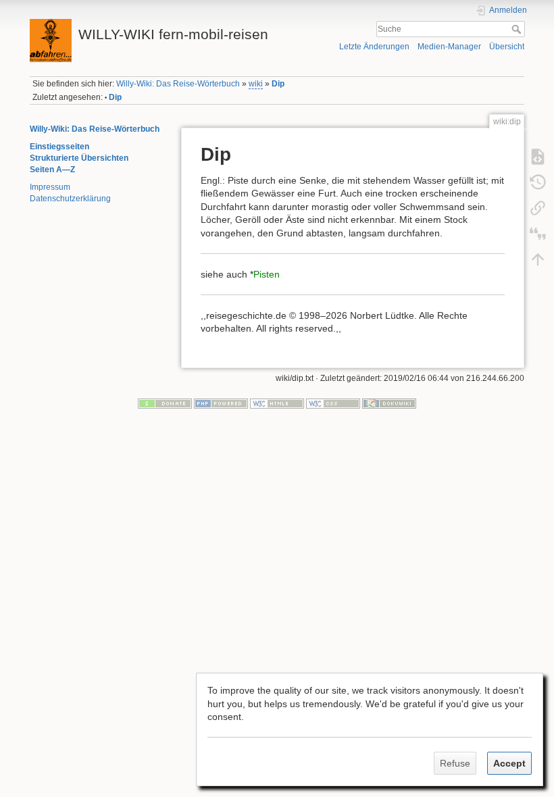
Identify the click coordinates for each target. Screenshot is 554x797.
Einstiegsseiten (59, 146)
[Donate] (165, 403)
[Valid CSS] (333, 403)
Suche (517, 29)
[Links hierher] (537, 207)
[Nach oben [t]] (537, 259)
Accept (509, 763)
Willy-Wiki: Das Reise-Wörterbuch (178, 83)
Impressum (50, 187)
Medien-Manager (449, 46)
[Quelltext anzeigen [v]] (537, 156)
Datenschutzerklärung (70, 198)
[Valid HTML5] (277, 403)
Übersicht (506, 46)
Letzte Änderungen (374, 46)
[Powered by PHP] (221, 403)
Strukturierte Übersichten (79, 158)
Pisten (266, 274)
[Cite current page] (537, 233)
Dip (278, 83)
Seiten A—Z (52, 169)
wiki (256, 83)
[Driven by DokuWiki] (389, 403)
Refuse (455, 763)
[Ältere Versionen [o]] (537, 182)
